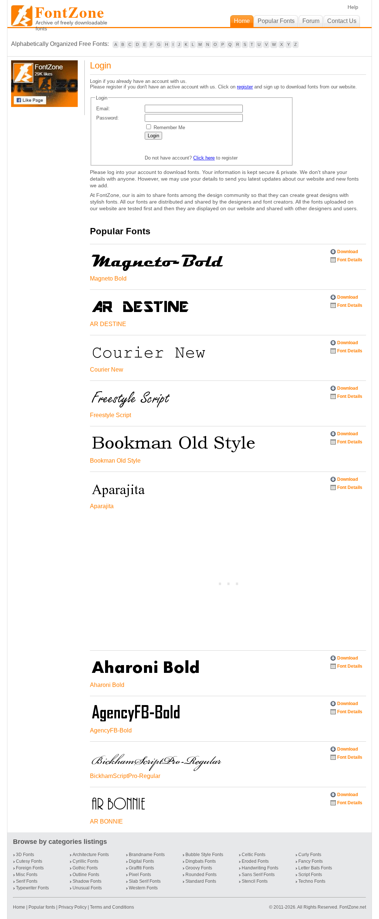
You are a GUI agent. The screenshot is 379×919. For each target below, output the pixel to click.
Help (353, 7)
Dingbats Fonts (200, 861)
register (245, 87)
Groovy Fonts (198, 868)
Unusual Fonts (87, 888)
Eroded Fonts (255, 861)
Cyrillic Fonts (85, 861)
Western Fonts (143, 888)
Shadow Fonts (87, 881)
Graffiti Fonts (141, 868)
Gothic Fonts (85, 868)
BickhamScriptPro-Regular (125, 776)
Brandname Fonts (147, 854)
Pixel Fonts (140, 874)
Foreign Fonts (30, 868)
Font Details (349, 259)
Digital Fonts (141, 861)
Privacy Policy (72, 907)
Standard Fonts (200, 881)
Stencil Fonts (255, 881)
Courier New (106, 369)
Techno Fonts (311, 881)
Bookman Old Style (115, 460)
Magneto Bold (108, 278)
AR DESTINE (108, 324)
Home (19, 907)
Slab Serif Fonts (145, 881)
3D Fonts (25, 854)
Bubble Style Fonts (204, 854)
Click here (204, 158)
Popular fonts (41, 907)
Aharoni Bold (107, 685)
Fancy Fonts (310, 861)
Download (347, 251)
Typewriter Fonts (32, 888)
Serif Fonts (26, 881)
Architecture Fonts (91, 854)
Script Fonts (310, 874)
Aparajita (102, 506)
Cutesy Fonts (29, 861)
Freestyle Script (110, 415)
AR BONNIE (106, 821)
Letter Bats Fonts (315, 868)
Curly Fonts (309, 854)
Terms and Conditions (112, 907)
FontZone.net (352, 907)
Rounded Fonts (201, 874)
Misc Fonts (26, 874)
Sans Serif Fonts (258, 874)
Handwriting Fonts (260, 868)
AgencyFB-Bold (111, 730)
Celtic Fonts (253, 854)
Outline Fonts (86, 874)
